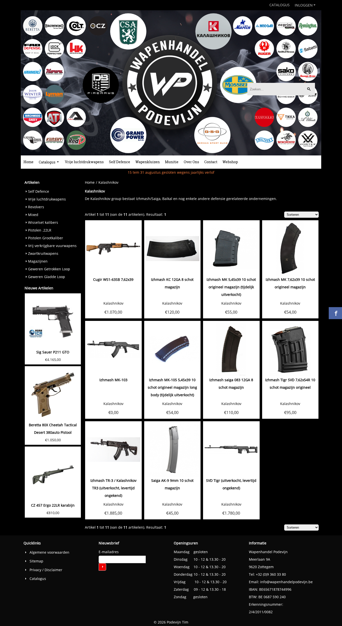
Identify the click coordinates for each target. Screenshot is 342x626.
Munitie (172, 161)
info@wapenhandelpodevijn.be (286, 581)
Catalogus (279, 5)
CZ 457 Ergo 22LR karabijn (53, 505)
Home (29, 161)
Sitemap (36, 561)
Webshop (230, 161)
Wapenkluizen (147, 161)
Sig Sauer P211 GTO (52, 352)
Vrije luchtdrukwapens (84, 161)
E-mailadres (109, 551)
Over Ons (191, 161)
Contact (210, 161)
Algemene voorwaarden (49, 552)
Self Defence (119, 161)
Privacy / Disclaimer (46, 569)
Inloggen (304, 5)
